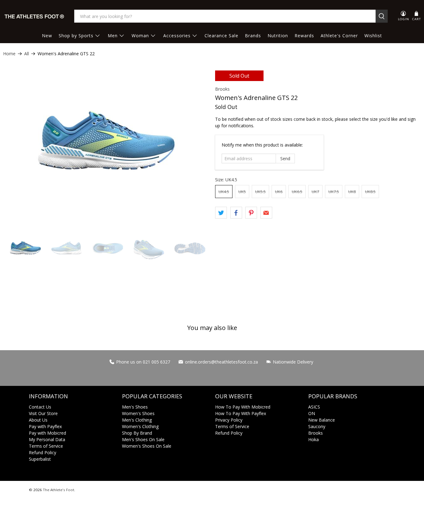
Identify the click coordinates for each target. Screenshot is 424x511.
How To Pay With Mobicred (242, 407)
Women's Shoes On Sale (146, 446)
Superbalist (40, 459)
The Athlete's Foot (58, 489)
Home (9, 54)
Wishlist (373, 35)
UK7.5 (333, 191)
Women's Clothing (140, 426)
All (26, 54)
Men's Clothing (137, 420)
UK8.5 (370, 191)
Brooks (222, 89)
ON (311, 413)
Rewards (304, 35)
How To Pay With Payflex (240, 413)
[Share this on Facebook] (236, 213)
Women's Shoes (138, 413)
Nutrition (278, 35)
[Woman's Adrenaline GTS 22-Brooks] (106, 148)
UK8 (352, 191)
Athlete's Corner (339, 35)
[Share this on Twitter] (221, 213)
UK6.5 (297, 191)
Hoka (313, 439)
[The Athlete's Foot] (34, 16)
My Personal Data (47, 439)
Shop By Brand (137, 433)
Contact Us (40, 407)
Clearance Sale (221, 35)
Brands (253, 35)
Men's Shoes (135, 407)
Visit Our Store (43, 413)
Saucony (316, 426)
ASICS (314, 407)
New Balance (321, 420)
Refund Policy (42, 452)
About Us (38, 420)
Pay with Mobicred (47, 433)
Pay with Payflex (45, 426)
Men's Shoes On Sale (143, 439)
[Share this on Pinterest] (251, 213)
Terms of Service (46, 446)
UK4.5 (224, 191)
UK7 (315, 191)
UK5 (242, 191)
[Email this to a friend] (266, 213)
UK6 (278, 191)
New (47, 35)
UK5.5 (260, 191)
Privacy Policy (228, 420)
